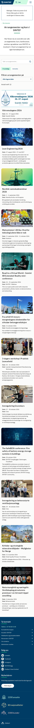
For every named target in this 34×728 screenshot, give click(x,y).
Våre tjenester (6, 23)
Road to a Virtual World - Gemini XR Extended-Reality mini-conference (17, 276)
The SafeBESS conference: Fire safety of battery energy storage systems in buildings (16, 451)
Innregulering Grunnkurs (13, 406)
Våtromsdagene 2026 (12, 110)
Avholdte (15, 69)
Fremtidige (6, 69)
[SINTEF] (6, 2)
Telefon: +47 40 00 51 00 (8, 626)
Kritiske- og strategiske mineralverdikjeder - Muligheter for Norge (16, 548)
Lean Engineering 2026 (12, 149)
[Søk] (30, 61)
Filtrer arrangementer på (12, 75)
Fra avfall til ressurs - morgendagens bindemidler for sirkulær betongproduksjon (16, 320)
